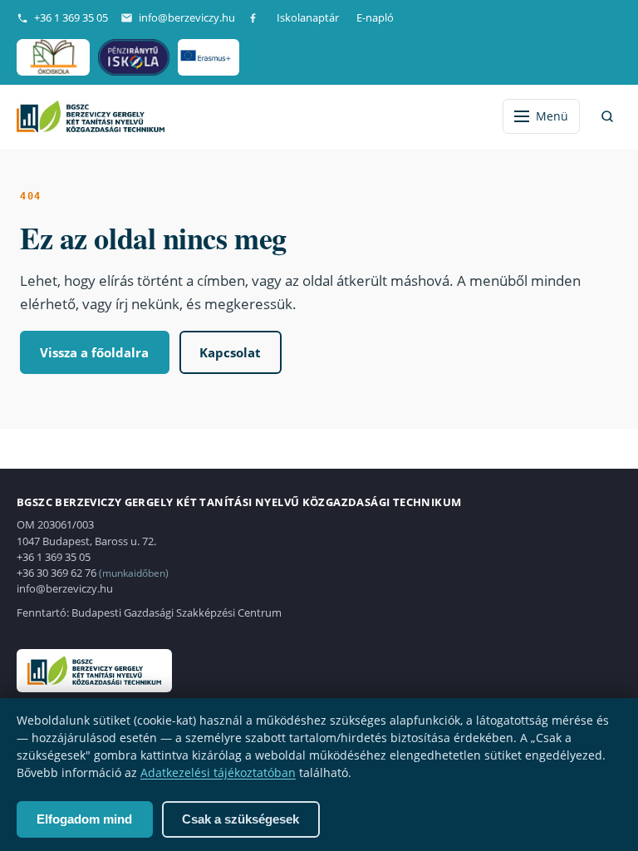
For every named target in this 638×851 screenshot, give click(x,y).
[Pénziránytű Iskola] (134, 57)
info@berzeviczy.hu (187, 17)
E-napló (375, 17)
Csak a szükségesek (240, 819)
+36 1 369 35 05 (71, 17)
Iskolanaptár (308, 17)
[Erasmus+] (208, 57)
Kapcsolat (230, 352)
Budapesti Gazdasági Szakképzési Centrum (176, 612)
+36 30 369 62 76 (56, 572)
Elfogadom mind (84, 819)
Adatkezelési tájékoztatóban (218, 772)
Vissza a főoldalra (94, 352)
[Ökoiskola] (53, 57)
